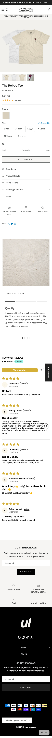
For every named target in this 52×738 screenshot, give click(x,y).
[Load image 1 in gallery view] (26, 46)
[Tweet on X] (9, 224)
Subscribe (26, 572)
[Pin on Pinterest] (15, 224)
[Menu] (3, 9)
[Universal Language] (26, 10)
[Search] (8, 9)
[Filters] (41, 370)
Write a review (19, 370)
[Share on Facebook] (12, 224)
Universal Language (28, 727)
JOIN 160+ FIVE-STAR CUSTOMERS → (26, 3)
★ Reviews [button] (48, 372)
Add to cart (26, 159)
